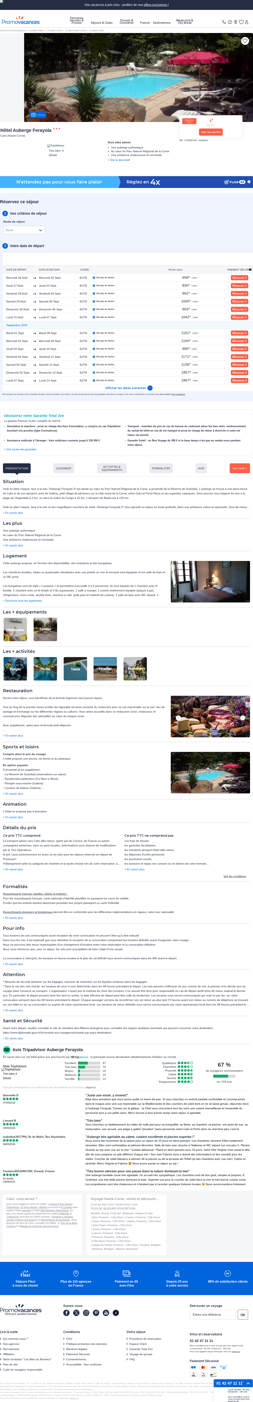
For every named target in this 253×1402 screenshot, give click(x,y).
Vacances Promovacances (13, 30)
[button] (210, 582)
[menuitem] (76, 20)
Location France (36, 30)
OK (243, 1315)
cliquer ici (90, 1087)
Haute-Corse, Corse (127, 1204)
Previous (178, 718)
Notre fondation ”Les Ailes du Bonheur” (27, 1359)
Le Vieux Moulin (29, 1207)
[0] (241, 22)
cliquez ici (74, 1398)
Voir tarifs (239, 468)
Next (242, 718)
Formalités (161, 468)
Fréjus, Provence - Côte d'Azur (109, 1221)
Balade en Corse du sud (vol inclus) (39, 1226)
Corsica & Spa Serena (60, 1204)
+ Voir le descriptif (119, 159)
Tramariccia (12, 1207)
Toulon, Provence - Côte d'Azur (109, 1229)
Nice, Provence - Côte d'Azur (108, 1217)
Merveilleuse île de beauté (55, 1220)
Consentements (76, 1359)
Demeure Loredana (62, 1216)
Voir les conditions (235, 876)
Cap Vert (116, 1213)
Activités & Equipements (112, 468)
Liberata (26, 1210)
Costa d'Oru (12, 1216)
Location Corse (54, 30)
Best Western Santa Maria (55, 1210)
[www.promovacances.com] (21, 20)
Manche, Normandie (127, 1249)
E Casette (66, 1207)
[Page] (66, 1313)
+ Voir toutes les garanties (20, 449)
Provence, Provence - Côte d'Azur (111, 1237)
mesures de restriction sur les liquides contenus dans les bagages (105, 981)
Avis (201, 468)
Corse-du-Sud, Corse (102, 1204)
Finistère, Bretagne (150, 1245)
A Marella (64, 1213)
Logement (64, 468)
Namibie (95, 1213)
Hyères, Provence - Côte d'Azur (144, 1221)
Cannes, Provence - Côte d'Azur (143, 1217)
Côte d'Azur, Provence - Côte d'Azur (112, 1241)
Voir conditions (178, 394)
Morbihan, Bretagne (103, 1249)
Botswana (128, 1213)
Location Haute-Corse (75, 30)
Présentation (17, 468)
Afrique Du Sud (144, 1213)
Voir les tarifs (210, 132)
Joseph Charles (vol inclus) (21, 1220)
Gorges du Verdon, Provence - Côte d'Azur (115, 1245)
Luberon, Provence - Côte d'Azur (110, 1233)
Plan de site (10, 1364)
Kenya (105, 1213)
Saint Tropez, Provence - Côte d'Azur (112, 1225)
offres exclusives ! (156, 5)
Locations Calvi (96, 30)
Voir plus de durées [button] (105, 277)
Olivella (43, 1207)
